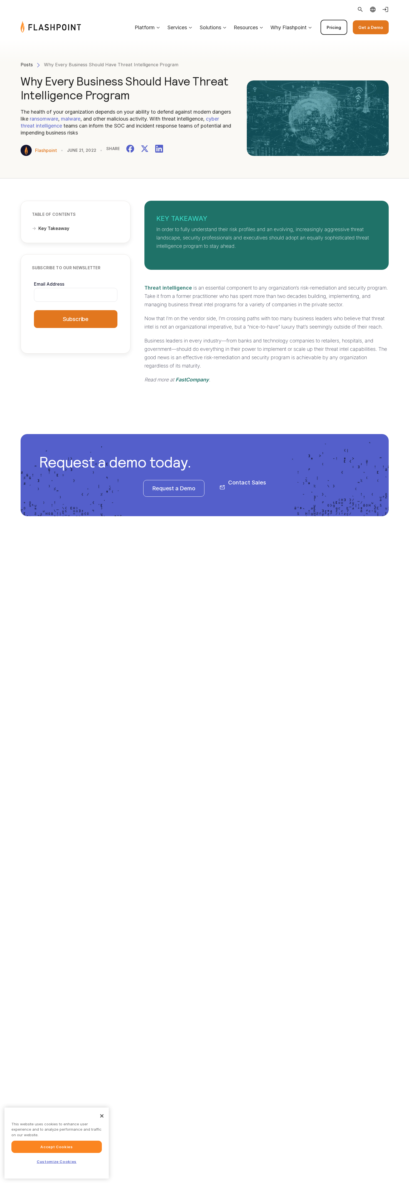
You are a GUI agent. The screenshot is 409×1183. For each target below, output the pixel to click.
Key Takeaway (53, 228)
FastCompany (192, 380)
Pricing (334, 27)
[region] (56, 1143)
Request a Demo (173, 488)
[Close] (102, 1116)
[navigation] (234, 27)
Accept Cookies (56, 1147)
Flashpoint (46, 150)
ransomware (44, 119)
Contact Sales (247, 482)
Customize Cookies (57, 1161)
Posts (27, 64)
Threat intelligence (168, 288)
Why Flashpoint (288, 27)
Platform (145, 27)
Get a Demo (370, 27)
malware (70, 119)
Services (177, 27)
